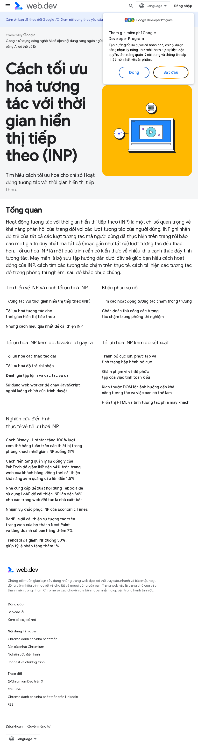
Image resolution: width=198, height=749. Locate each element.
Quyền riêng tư (38, 726)
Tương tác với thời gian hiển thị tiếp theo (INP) (48, 301)
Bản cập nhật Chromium (26, 646)
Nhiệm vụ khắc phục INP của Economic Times (47, 509)
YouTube (14, 689)
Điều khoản (14, 726)
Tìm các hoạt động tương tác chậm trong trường (147, 301)
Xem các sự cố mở (22, 619)
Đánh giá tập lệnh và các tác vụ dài (38, 375)
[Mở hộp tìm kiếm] (131, 6)
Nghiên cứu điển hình (24, 654)
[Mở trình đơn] (8, 6)
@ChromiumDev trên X (25, 681)
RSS (11, 704)
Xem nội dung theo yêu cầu (82, 19)
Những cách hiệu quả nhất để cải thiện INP (44, 326)
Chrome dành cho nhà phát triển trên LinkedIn (43, 697)
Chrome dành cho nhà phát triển (32, 639)
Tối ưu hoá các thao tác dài (31, 356)
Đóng (134, 72)
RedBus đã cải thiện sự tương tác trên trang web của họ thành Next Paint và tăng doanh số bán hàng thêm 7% (40, 525)
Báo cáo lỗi (16, 612)
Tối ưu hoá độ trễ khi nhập (30, 366)
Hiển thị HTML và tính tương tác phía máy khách (146, 402)
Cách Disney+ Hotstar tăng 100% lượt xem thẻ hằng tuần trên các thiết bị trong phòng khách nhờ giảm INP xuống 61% (44, 446)
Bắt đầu (170, 72)
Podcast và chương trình (26, 662)
